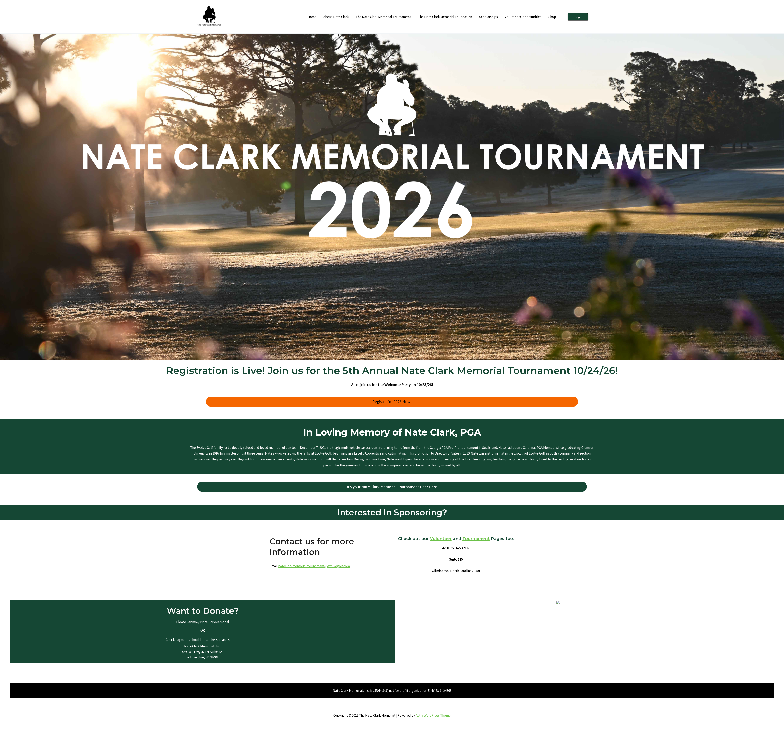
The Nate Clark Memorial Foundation (445, 16)
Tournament (476, 538)
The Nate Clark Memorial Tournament (383, 16)
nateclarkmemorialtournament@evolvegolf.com (314, 566)
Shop (552, 16)
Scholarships (488, 16)
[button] (558, 17)
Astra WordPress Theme (433, 715)
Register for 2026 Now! (392, 401)
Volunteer (441, 538)
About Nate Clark (336, 16)
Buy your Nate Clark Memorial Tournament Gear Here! (392, 486)
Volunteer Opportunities (523, 16)
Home (311, 16)
